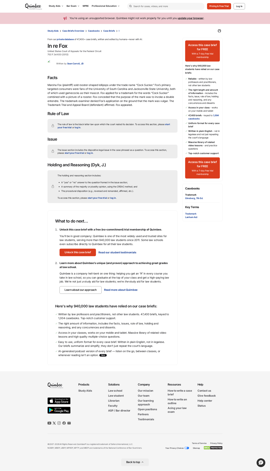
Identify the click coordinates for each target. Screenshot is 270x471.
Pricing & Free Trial (219, 6)
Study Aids (54, 6)
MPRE (86, 6)
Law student (116, 395)
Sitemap (196, 448)
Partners (143, 414)
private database (65, 39)
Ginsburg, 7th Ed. (194, 198)
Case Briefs (109, 30)
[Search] (130, 6)
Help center (205, 400)
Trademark (190, 194)
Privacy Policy (216, 443)
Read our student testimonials (117, 252)
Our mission (145, 390)
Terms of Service (199, 443)
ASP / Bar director (119, 410)
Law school (115, 390)
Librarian (114, 400)
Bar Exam (72, 6)
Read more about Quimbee (121, 289)
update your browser (190, 18)
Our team (144, 395)
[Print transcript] (219, 31)
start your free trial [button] (74, 153)
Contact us (204, 390)
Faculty (113, 405)
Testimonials (146, 419)
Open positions (147, 409)
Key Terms (192, 207)
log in (77, 127)
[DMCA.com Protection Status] (213, 448)
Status (202, 405)
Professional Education (104, 6)
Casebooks (94, 30)
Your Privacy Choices (174, 448)
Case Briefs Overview (73, 30)
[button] (78, 252)
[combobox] (166, 6)
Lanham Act (191, 217)
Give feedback (207, 395)
